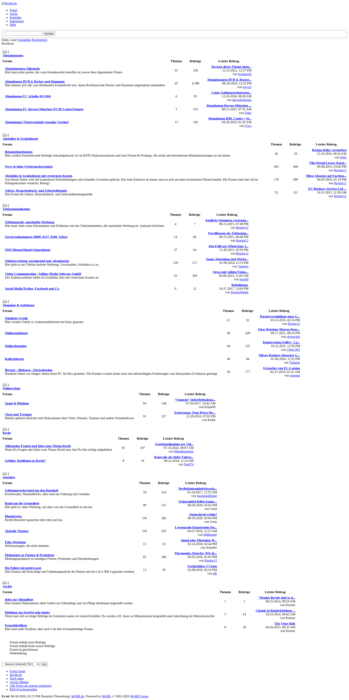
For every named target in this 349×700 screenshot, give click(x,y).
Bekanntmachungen (19, 152)
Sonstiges (9, 477)
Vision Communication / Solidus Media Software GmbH (43, 274)
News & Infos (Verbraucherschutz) (29, 166)
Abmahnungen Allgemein (22, 68)
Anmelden (24, 40)
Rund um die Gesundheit (22, 503)
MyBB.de (77, 696)
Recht (7, 433)
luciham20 (244, 74)
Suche (14, 14)
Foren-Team (17, 671)
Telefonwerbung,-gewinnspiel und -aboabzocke (37, 261)
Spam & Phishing (17, 403)
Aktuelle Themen (16, 531)
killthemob (210, 534)
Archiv (7, 586)
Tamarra (243, 266)
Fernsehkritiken (16, 625)
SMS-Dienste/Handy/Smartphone (27, 250)
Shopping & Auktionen (18, 305)
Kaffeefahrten (14, 359)
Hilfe (13, 24)
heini (343, 157)
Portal (13, 10)
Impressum (17, 21)
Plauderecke (13, 516)
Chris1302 (293, 349)
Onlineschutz (11, 388)
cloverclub (293, 336)
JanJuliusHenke (207, 496)
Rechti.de (16, 675)
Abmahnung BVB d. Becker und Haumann (35, 81)
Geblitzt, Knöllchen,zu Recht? (25, 460)
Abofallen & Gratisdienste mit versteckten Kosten (38, 176)
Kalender (15, 17)
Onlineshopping (15, 346)
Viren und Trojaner (18, 414)
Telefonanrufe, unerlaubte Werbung (29, 222)
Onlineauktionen (16, 333)
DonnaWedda (239, 292)
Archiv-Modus (19, 682)
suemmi (295, 375)
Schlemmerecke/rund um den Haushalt (31, 490)
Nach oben (17, 678)
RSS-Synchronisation (23, 689)
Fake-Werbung (15, 542)
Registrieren (39, 40)
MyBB (106, 696)
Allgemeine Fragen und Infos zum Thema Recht (38, 446)
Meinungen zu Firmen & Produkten (29, 555)
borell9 (244, 279)
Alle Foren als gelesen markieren (31, 685)
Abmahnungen (13, 55)
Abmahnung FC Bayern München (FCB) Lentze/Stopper (44, 109)
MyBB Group (139, 696)
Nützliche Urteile (16, 318)
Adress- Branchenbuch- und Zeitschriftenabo (36, 190)
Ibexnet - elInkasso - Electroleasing (28, 370)
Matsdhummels (183, 451)
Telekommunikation (16, 209)
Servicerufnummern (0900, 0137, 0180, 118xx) (36, 237)
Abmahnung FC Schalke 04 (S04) (28, 96)
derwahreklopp (241, 100)
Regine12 (340, 170)
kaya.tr (247, 87)
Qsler (248, 113)
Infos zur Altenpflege (19, 599)
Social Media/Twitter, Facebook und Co (32, 288)
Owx (248, 125)
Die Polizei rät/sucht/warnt (23, 568)
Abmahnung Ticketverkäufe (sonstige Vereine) (37, 122)
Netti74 (188, 464)
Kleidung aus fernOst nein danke (27, 612)
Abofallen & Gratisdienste (20, 138)
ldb (215, 573)
